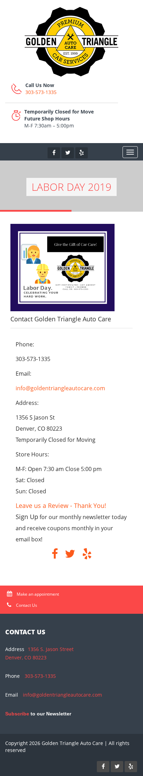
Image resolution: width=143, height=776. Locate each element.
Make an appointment (37, 594)
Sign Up (27, 516)
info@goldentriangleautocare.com (60, 388)
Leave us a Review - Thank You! (61, 505)
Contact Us (26, 605)
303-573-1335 (41, 92)
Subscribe (17, 713)
